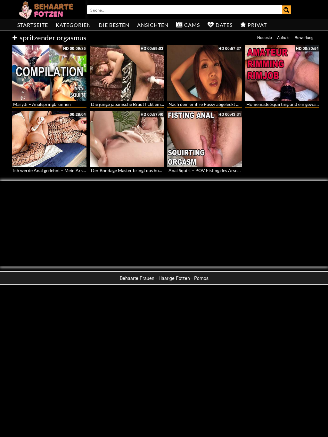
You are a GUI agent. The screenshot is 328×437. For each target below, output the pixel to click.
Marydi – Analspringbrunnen (42, 104)
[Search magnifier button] (286, 9)
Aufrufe (283, 37)
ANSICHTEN (152, 25)
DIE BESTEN (114, 25)
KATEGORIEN (73, 25)
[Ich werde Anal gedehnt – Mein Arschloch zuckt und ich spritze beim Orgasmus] (49, 139)
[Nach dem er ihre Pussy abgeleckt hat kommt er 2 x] (204, 73)
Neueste (264, 37)
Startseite (32, 25)
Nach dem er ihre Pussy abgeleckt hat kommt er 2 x (218, 104)
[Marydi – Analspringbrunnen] (49, 73)
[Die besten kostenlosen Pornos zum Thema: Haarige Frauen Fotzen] (47, 9)
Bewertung (304, 37)
